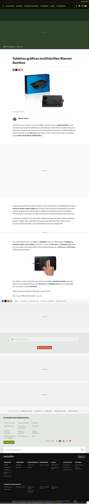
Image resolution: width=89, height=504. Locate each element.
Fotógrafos (35, 423)
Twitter (16, 70)
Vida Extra (18, 467)
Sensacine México (30, 487)
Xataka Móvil (7, 467)
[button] (24, 118)
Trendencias (66, 465)
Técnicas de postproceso (21, 427)
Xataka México (8, 487)
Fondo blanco (39, 411)
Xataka (19, 296)
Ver (45, 347)
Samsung (19, 47)
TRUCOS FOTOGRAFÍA (31, 6)
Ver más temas (8, 442)
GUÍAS (52, 6)
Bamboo (52, 301)
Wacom (39, 296)
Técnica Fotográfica (35, 432)
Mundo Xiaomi (8, 476)
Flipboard (79, 6)
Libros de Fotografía (7, 432)
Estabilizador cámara (26, 411)
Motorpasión (54, 465)
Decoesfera (66, 467)
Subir (80, 457)
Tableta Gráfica (34, 301)
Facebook (76, 6)
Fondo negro (48, 411)
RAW (33, 436)
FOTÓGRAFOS (60, 6)
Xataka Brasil (7, 489)
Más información (57, 502)
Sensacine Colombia (30, 491)
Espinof (30, 467)
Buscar (82, 449)
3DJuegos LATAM (20, 487)
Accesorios (24, 301)
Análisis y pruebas (9, 423)
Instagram (82, 6)
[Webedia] (85, 1)
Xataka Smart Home (7, 472)
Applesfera (7, 470)
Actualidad (35, 426)
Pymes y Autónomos (78, 468)
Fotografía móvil (8, 426)
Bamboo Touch (61, 301)
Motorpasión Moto (54, 468)
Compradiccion (67, 470)
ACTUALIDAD (10, 6)
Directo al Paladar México (44, 487)
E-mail (22, 70)
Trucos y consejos (23, 423)
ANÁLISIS (19, 6)
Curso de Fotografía (21, 432)
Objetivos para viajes (60, 411)
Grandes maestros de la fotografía (9, 437)
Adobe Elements (22, 436)
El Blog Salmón (79, 465)
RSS (67, 440)
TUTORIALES (44, 6)
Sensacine (30, 465)
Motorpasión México (54, 487)
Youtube (85, 6)
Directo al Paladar (44, 465)
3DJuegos (18, 465)
